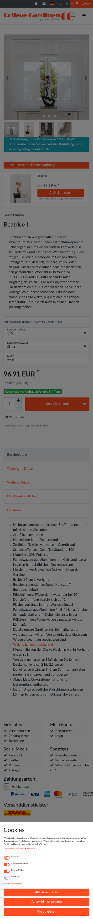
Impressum (31, 849)
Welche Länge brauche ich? (33, 644)
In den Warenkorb (55, 404)
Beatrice (42, 175)
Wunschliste (16, 417)
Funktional (15, 877)
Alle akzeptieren (46, 892)
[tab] (46, 455)
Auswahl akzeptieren (46, 902)
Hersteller (14, 510)
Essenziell (15, 857)
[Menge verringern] (18, 407)
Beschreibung (17, 454)
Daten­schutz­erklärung (14, 849)
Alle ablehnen (46, 911)
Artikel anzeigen (60, 192)
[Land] (52, 3)
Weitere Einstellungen (12, 883)
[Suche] (59, 3)
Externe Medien (17, 870)
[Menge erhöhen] (18, 400)
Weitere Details (18, 482)
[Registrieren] (45, 4)
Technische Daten (20, 468)
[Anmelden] (36, 4)
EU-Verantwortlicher (22, 496)
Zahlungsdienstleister (19, 863)
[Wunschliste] (66, 4)
